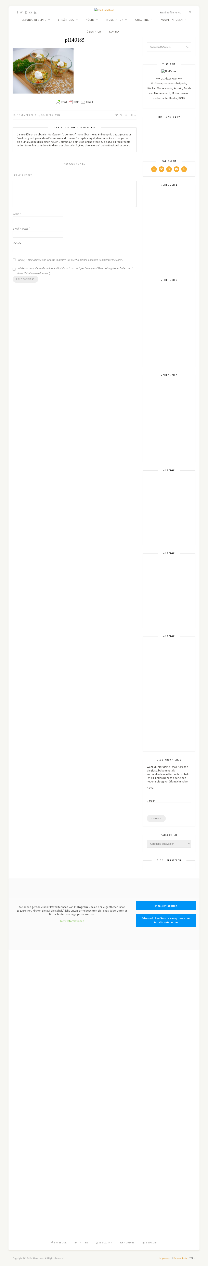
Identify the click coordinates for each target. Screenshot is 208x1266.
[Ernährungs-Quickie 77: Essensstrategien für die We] (142, 1031)
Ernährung (66, 20)
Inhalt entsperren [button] (166, 906)
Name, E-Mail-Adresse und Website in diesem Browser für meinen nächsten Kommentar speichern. (70, 260)
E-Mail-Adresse (21, 228)
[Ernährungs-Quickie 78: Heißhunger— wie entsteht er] (104, 963)
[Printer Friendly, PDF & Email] (74, 102)
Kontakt (115, 31)
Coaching (142, 20)
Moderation (115, 20)
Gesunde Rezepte (34, 20)
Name (17, 214)
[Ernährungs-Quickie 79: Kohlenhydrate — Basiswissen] (27, 965)
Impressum (165, 1258)
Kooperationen (172, 20)
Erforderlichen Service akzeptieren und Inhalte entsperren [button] (166, 920)
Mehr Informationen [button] (72, 921)
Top (192, 1258)
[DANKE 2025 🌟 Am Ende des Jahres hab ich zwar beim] (65, 994)
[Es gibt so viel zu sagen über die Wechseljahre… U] (180, 985)
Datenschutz (180, 1258)
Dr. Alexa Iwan (50, 115)
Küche (90, 20)
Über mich (94, 31)
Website (17, 243)
